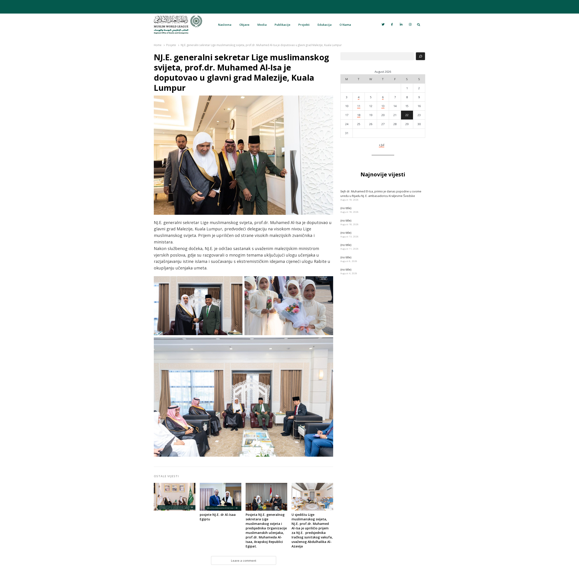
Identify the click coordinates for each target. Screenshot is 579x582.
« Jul (381, 145)
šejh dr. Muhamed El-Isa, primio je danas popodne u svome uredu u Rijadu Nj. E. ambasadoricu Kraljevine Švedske (380, 193)
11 (358, 106)
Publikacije (282, 25)
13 (382, 106)
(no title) (345, 208)
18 (358, 115)
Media (262, 25)
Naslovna (224, 25)
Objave (244, 25)
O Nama (345, 25)
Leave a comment (243, 561)
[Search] (420, 56)
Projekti (304, 25)
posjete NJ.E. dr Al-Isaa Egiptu (218, 516)
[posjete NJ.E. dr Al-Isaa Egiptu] (220, 486)
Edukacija (325, 25)
